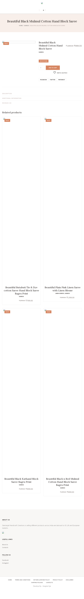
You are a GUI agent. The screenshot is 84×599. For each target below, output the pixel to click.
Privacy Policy (58, 580)
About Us (5, 544)
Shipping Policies (37, 582)
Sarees (26, 25)
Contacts (5, 547)
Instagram (5, 563)
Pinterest (61, 79)
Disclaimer (69, 580)
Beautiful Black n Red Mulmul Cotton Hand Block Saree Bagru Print (62, 481)
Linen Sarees (59, 293)
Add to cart (53, 67)
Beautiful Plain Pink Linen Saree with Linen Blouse (62, 289)
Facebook (43, 79)
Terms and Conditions (22, 580)
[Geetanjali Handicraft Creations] (42, 3)
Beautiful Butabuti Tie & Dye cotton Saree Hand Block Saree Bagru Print (21, 290)
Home (21, 25)
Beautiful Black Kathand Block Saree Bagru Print (21, 480)
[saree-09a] (18, 57)
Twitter (52, 79)
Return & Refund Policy (41, 580)
